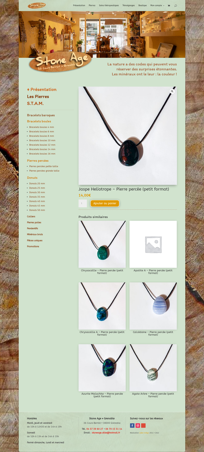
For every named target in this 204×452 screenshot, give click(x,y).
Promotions (33, 246)
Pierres (92, 6)
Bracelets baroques (41, 115)
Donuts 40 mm (37, 201)
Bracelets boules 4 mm (41, 127)
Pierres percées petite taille (43, 166)
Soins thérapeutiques (109, 6)
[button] (172, 91)
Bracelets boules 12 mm (42, 145)
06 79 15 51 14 (113, 429)
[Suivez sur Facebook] (132, 425)
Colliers (31, 216)
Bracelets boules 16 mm (42, 153)
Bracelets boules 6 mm (41, 131)
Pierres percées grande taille (44, 170)
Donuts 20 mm (37, 183)
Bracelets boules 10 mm (42, 140)
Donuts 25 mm (37, 188)
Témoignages (129, 6)
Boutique (142, 6)
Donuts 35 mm (37, 197)
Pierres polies (34, 222)
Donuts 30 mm (37, 192)
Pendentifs (32, 228)
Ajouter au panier (104, 203)
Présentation (79, 6)
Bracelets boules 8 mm (41, 136)
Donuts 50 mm (37, 210)
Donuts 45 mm (37, 205)
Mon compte (156, 6)
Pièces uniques (34, 240)
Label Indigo (144, 433)
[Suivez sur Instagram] (138, 425)
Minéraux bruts (35, 234)
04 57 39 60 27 (94, 429)
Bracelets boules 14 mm (42, 149)
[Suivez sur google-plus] (143, 425)
